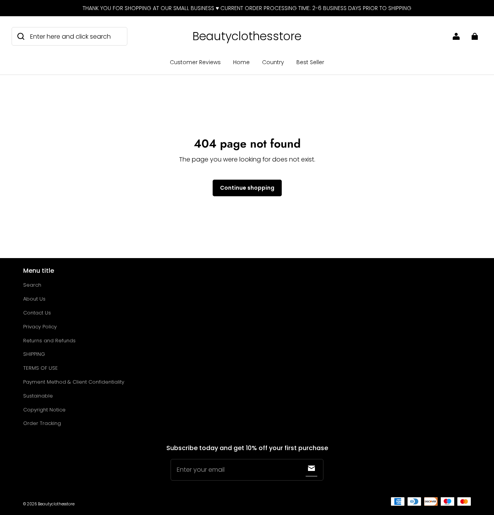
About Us (34, 299)
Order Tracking (42, 423)
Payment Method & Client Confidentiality (73, 382)
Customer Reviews (195, 62)
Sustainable (38, 395)
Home (241, 62)
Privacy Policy (40, 326)
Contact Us (37, 312)
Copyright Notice (44, 409)
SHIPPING (34, 354)
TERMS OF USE (40, 368)
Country (273, 62)
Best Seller (310, 62)
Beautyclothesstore (56, 504)
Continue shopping (247, 188)
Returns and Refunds (49, 340)
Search (32, 285)
